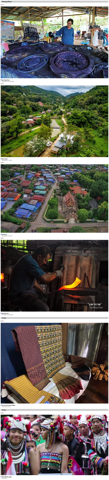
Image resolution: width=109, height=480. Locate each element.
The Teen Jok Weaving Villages (8, 405)
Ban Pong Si (4, 234)
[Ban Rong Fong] (54, 311)
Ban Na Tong (4, 158)
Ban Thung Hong (5, 80)
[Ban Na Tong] (54, 156)
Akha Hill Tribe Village (7, 476)
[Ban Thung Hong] (54, 78)
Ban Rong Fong (5, 313)
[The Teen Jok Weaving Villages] (54, 403)
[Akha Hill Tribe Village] (54, 474)
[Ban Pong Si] (54, 232)
